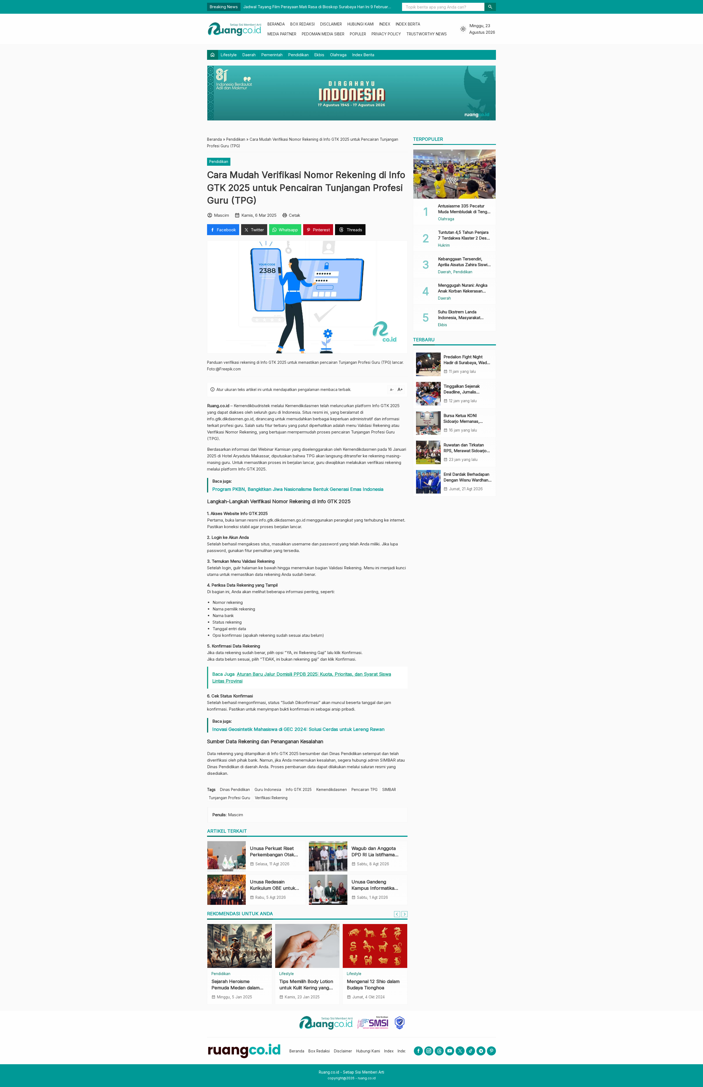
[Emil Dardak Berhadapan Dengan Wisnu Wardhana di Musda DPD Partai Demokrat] (428, 482)
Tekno (216, 974)
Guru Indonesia (268, 789)
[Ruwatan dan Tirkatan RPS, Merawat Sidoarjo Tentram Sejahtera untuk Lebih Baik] (428, 452)
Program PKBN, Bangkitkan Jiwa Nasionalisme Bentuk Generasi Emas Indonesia (297, 489)
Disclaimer (331, 24)
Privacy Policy (386, 34)
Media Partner (281, 34)
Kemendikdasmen (331, 789)
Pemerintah (272, 54)
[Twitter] (460, 1050)
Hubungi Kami (360, 24)
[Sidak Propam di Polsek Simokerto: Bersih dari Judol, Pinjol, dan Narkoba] (307, 946)
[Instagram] (428, 1050)
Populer (358, 34)
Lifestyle (229, 54)
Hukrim (444, 245)
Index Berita (408, 24)
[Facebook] (418, 1050)
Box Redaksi (302, 24)
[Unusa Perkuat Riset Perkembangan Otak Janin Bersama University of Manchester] (226, 856)
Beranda (276, 24)
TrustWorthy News (426, 34)
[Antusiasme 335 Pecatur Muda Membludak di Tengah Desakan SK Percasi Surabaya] (454, 174)
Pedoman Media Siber (323, 34)
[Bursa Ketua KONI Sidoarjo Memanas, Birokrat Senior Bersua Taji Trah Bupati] (428, 423)
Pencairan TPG (365, 789)
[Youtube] (449, 1050)
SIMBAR (389, 789)
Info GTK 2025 (299, 789)
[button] (490, 7)
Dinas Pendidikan (235, 789)
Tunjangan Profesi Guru (229, 798)
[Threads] (439, 1050)
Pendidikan (298, 54)
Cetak (294, 215)
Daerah (249, 54)
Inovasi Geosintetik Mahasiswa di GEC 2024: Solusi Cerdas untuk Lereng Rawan (298, 729)
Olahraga (338, 54)
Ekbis (319, 54)
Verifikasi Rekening (271, 798)
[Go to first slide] (404, 914)
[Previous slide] (397, 914)
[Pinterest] (491, 1050)
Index (384, 24)
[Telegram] (481, 1050)
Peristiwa (287, 974)
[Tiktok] (470, 1050)
